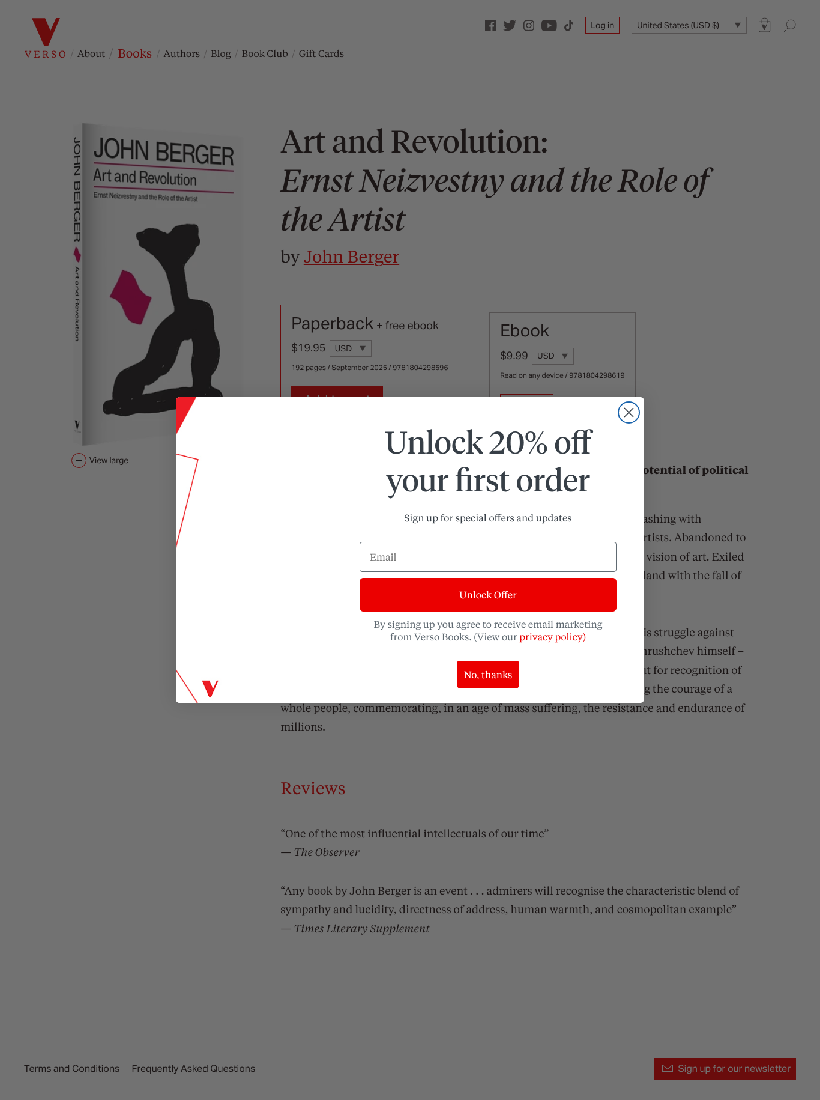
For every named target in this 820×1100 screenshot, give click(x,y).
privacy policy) (552, 636)
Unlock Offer (487, 594)
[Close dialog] (628, 412)
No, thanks (488, 674)
